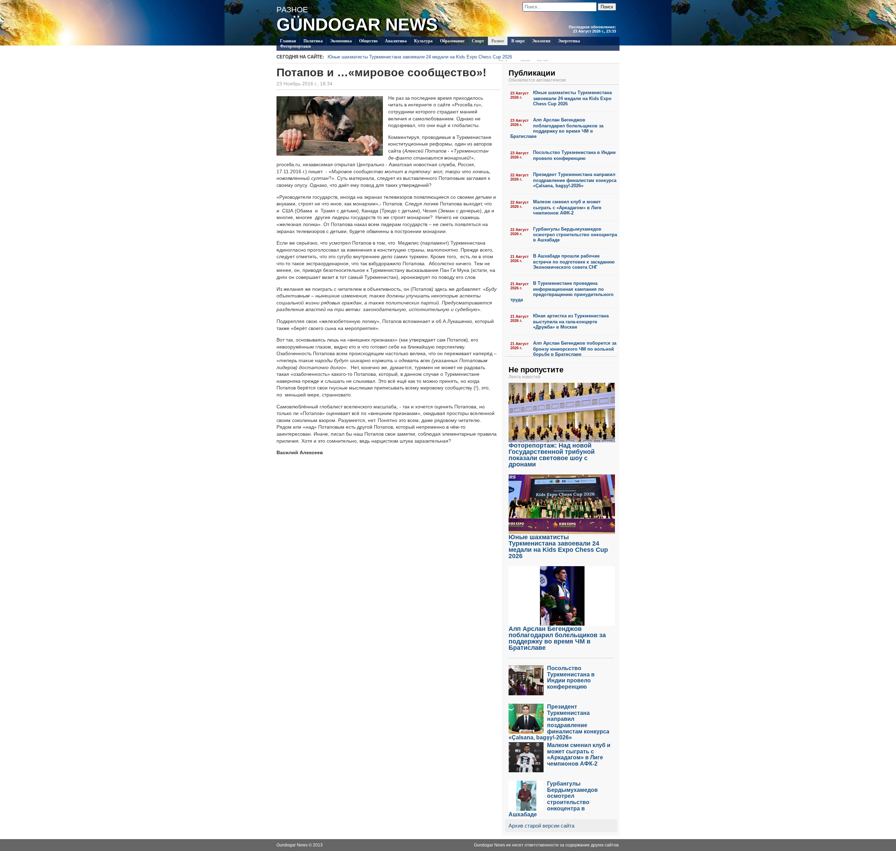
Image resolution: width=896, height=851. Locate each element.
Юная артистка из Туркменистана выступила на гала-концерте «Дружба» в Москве (571, 321)
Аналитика (396, 40)
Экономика (341, 40)
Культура (423, 40)
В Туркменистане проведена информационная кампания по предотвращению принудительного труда (562, 291)
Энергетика (569, 40)
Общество (368, 40)
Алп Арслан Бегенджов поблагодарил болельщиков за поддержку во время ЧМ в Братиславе (556, 128)
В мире (518, 40)
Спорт (478, 40)
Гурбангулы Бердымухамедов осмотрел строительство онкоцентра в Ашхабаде (575, 234)
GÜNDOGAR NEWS (357, 24)
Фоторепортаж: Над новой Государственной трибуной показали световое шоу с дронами (552, 455)
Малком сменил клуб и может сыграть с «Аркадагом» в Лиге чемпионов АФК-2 (567, 207)
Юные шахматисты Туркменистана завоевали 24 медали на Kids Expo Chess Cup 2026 (438, 57)
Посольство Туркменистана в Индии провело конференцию (574, 155)
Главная (288, 40)
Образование (452, 40)
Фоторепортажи (295, 46)
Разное (497, 40)
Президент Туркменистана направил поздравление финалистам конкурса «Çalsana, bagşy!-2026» (574, 180)
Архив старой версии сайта (541, 826)
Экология (541, 40)
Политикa (313, 40)
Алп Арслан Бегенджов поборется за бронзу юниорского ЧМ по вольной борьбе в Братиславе (574, 348)
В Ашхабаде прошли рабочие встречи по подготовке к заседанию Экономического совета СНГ (574, 261)
